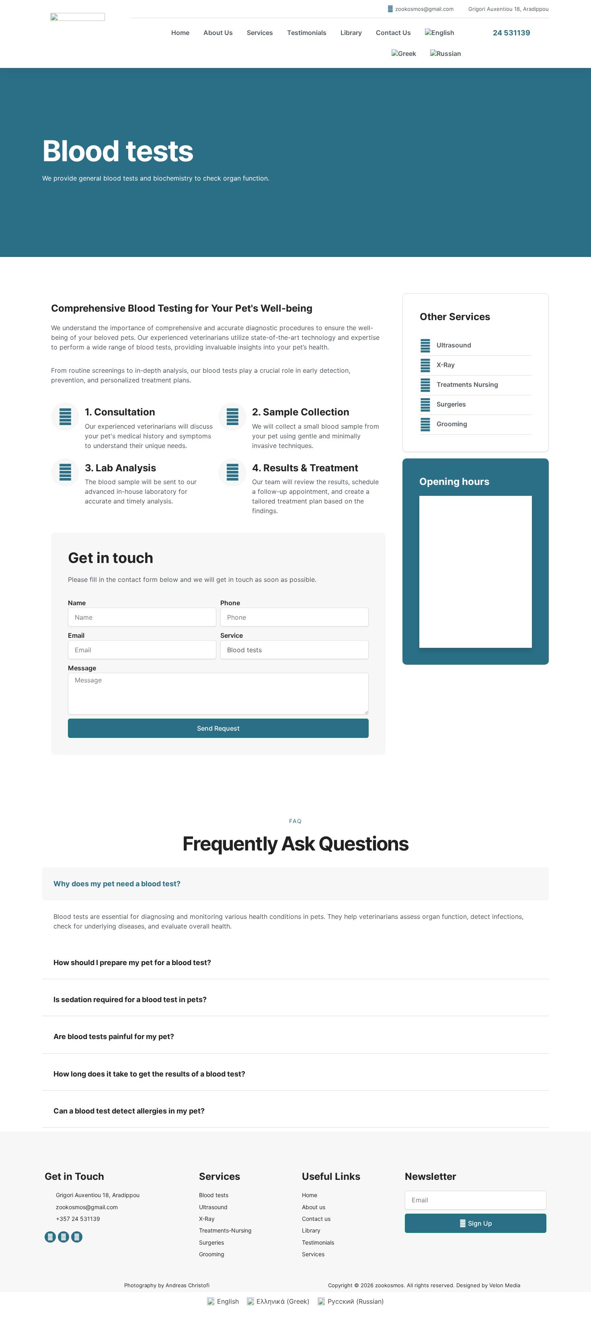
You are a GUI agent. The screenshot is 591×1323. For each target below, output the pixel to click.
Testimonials (306, 33)
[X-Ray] (425, 365)
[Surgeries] (425, 405)
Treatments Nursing (467, 384)
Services (260, 33)
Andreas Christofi (187, 1285)
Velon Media (504, 1285)
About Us (218, 33)
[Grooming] (425, 424)
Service (231, 635)
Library (351, 33)
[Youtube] (76, 1237)
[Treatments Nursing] (425, 385)
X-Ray (446, 365)
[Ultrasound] (425, 345)
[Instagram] (63, 1237)
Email (76, 635)
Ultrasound (454, 345)
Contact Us (393, 33)
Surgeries (451, 404)
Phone (230, 603)
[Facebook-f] (50, 1237)
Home (180, 33)
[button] (295, 883)
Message (82, 668)
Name (77, 603)
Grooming (452, 424)
